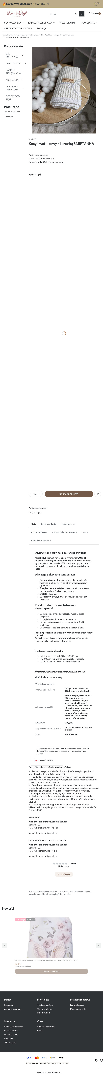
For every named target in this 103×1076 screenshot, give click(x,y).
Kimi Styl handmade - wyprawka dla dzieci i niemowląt (20, 35)
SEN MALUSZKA (46, 35)
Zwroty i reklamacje (12, 1009)
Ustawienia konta (44, 1009)
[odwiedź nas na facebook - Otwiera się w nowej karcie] (96, 1060)
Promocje (8, 1038)
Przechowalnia (43, 1012)
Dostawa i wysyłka (78, 1009)
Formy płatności (77, 1005)
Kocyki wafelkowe (68, 35)
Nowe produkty (11, 1034)
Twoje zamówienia (45, 1005)
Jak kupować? (10, 1042)
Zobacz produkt (51, 971)
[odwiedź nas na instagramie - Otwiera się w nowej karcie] (101, 1060)
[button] (81, 13)
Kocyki (57, 35)
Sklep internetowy (48, 1072)
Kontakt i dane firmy (46, 1026)
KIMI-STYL (33, 139)
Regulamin (8, 1005)
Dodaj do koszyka (69, 494)
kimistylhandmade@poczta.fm (43, 833)
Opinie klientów (11, 1030)
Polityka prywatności (13, 1026)
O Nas (40, 1030)
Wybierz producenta (12, 112)
